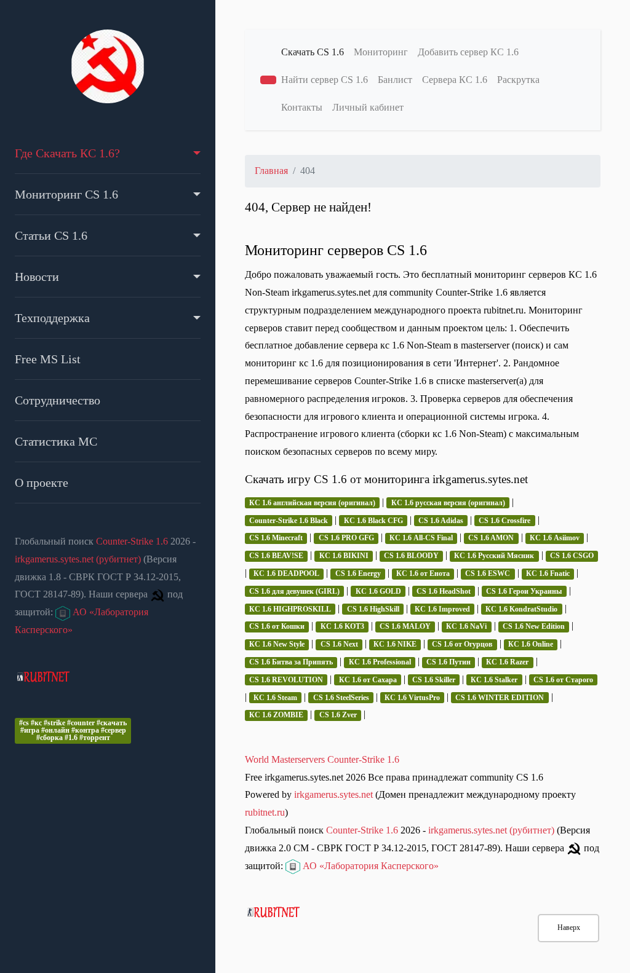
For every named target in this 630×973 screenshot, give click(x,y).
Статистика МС (56, 441)
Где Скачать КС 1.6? (67, 153)
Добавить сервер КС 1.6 (468, 52)
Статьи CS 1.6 (51, 235)
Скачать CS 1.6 (312, 52)
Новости (37, 276)
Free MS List (48, 359)
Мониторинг (381, 52)
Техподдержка (52, 318)
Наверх (568, 927)
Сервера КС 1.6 (454, 79)
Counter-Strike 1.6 (132, 541)
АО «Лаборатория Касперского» (369, 866)
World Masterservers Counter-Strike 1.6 (322, 759)
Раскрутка (518, 79)
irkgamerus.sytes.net (333, 794)
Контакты (301, 107)
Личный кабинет (368, 107)
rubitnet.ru (265, 812)
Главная (271, 170)
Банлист (395, 79)
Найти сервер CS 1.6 (324, 79)
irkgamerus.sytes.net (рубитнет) (78, 559)
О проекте (41, 482)
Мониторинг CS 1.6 (66, 194)
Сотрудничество (57, 400)
